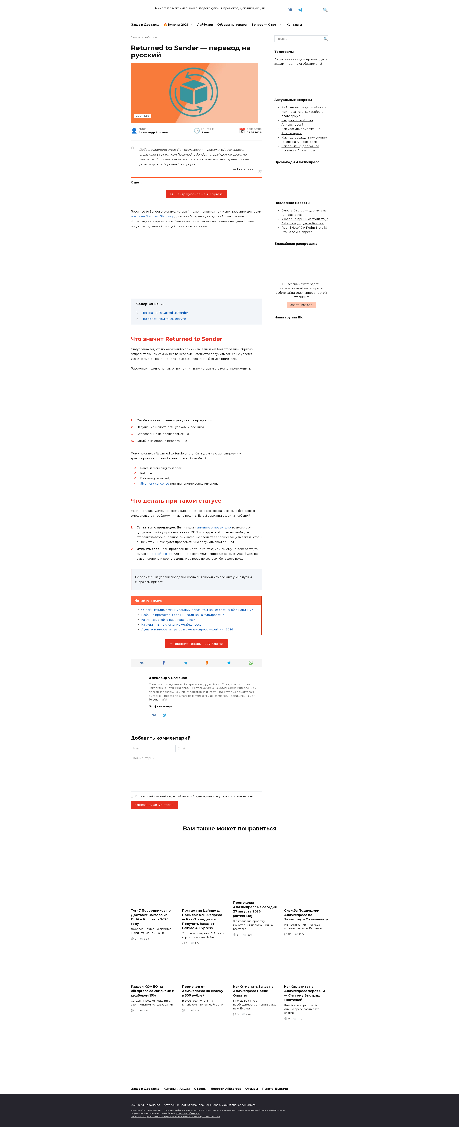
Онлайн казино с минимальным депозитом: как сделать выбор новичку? (197, 610)
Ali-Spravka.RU (154, 1110)
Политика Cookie (211, 1116)
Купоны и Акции (177, 1088)
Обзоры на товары (232, 24)
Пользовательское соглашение (184, 1116)
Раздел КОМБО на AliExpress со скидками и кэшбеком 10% (152, 991)
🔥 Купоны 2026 (176, 24)
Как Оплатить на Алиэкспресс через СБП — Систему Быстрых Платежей (305, 993)
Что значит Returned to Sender (165, 312)
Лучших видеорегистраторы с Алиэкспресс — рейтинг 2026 (187, 629)
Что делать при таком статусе (164, 319)
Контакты (294, 24)
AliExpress (142, 116)
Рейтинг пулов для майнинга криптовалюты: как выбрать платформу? (303, 112)
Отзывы (251, 1088)
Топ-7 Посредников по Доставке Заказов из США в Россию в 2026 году (151, 917)
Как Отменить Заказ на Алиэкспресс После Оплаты (253, 991)
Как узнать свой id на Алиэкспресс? (168, 619)
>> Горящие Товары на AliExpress (196, 643)
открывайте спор (159, 554)
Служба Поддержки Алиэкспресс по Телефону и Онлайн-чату (306, 915)
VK (166, 699)
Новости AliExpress (226, 1088)
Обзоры (200, 1088)
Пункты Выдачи (275, 1088)
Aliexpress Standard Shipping (152, 216)
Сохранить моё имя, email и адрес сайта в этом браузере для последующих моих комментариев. (194, 796)
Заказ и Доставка (145, 24)
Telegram (155, 699)
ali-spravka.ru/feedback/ (188, 1113)
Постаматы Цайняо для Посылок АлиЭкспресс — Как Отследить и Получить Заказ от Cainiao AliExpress (202, 919)
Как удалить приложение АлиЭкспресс (171, 624)
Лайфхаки (205, 24)
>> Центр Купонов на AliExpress (196, 194)
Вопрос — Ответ (265, 24)
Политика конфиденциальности (148, 1116)
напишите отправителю (213, 527)
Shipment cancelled (154, 483)
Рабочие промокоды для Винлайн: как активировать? (182, 615)
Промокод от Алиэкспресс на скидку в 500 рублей (202, 991)
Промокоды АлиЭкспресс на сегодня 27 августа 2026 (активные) (255, 909)
